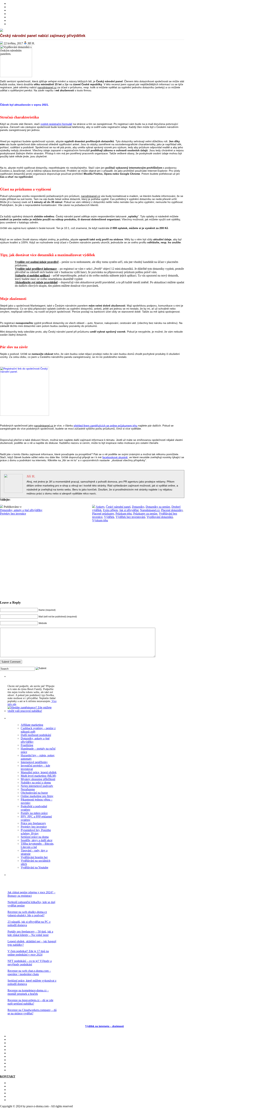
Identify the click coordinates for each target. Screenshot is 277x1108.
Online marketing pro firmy (37, 796)
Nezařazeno (28, 789)
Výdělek (109, 517)
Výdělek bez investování (130, 517)
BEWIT (12, 23)
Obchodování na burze (34, 792)
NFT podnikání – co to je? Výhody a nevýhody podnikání (30, 962)
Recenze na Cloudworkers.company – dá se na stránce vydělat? (32, 1011)
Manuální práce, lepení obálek (39, 772)
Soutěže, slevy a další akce (36, 840)
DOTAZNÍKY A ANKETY (24, 17)
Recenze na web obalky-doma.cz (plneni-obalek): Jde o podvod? (27, 913)
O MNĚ (12, 6)
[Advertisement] (92, 568)
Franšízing (27, 745)
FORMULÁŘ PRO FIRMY (25, 1093)
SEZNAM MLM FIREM (23, 1066)
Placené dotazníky (172, 510)
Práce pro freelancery (33, 823)
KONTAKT (15, 1082)
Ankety (100, 506)
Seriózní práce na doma (35, 836)
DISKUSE (14, 1056)
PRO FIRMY (16, 1059)
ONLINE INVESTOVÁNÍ (24, 13)
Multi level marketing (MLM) (38, 775)
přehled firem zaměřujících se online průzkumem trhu (105, 425)
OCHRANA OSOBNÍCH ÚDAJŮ (29, 1096)
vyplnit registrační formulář (56, 123)
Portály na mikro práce (34, 813)
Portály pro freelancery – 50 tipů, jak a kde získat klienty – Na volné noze (30, 933)
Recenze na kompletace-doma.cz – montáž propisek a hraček (28, 992)
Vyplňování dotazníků (160, 517)
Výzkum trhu (100, 520)
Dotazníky (138, 506)
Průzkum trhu (124, 513)
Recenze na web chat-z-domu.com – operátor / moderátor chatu (29, 972)
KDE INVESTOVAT (21, 1039)
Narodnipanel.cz (150, 510)
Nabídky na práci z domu (36, 782)
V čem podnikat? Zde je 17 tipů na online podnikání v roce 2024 (28, 953)
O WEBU (14, 1070)
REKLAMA (15, 1089)
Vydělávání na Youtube (34, 867)
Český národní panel (118, 506)
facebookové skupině (115, 457)
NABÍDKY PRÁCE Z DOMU (26, 1053)
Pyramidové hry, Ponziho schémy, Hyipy (36, 831)
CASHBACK (16, 1042)
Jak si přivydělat (128, 510)
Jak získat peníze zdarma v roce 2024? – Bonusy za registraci (31, 894)
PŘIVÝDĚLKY (17, 10)
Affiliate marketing (32, 724)
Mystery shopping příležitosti (38, 779)
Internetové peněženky (34, 762)
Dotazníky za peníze (158, 506)
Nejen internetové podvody (37, 786)
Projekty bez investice (13, 513)
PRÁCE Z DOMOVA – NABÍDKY (30, 20)
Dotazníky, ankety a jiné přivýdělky (21, 510)
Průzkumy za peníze (145, 513)
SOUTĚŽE (14, 1063)
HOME (12, 3)
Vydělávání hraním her (34, 857)
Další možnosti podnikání (36, 735)
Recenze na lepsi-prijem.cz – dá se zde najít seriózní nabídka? (30, 1002)
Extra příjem (110, 510)
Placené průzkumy (103, 513)
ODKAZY (14, 1086)
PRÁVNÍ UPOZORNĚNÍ (24, 1099)
